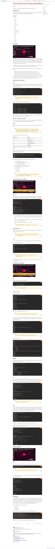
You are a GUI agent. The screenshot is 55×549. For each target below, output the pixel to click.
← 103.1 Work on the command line (17, 523)
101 (44, 10)
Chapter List (27, 523)
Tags (42, 0)
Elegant (54, 548)
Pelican (50, 548)
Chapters (39, 0)
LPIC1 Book (27, 0)
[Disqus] (27, 536)
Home (30, 0)
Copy (41, 88)
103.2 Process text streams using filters (28, 3)
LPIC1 (44, 11)
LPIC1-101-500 (46, 13)
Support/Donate (35, 0)
